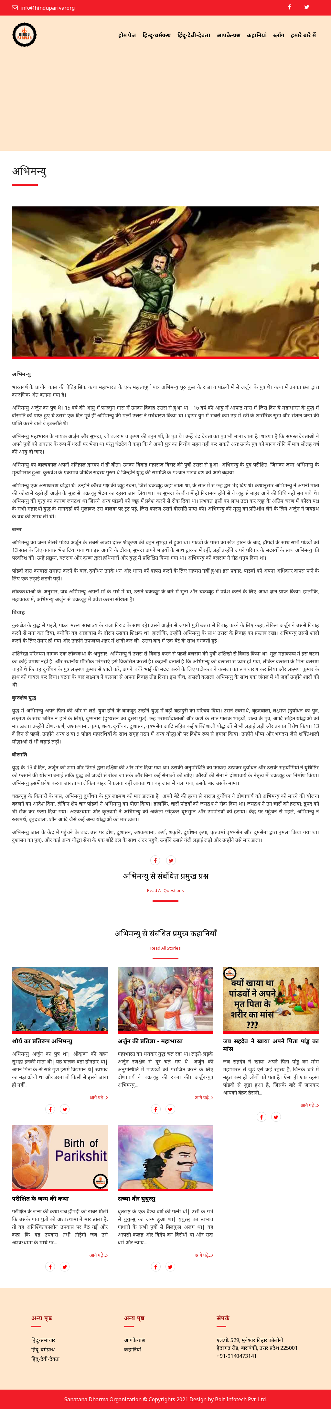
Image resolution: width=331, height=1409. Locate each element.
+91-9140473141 (237, 1355)
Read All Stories (165, 948)
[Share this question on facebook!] (50, 1109)
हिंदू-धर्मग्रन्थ (43, 1349)
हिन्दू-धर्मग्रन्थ (157, 35)
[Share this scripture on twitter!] (171, 860)
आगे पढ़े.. (98, 1097)
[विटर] (306, 7)
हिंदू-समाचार (43, 1340)
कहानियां (257, 35)
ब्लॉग (278, 35)
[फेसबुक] (289, 7)
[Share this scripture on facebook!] (155, 860)
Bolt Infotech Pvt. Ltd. (241, 1399)
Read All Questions (165, 890)
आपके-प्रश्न (228, 35)
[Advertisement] (165, 102)
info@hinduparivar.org (47, 7)
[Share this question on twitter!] (64, 1109)
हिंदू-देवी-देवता (193, 35)
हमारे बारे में (303, 35)
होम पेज (127, 35)
